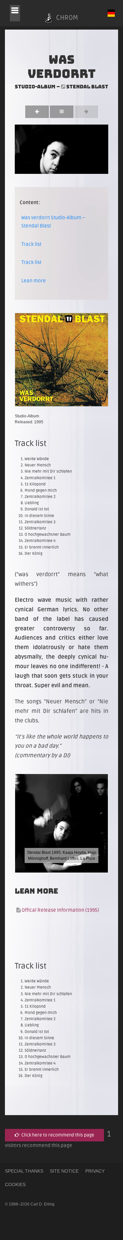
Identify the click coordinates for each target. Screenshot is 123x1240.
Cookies (15, 1184)
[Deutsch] (111, 13)
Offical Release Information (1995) (60, 910)
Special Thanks (24, 1171)
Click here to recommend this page (56, 1135)
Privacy (95, 1171)
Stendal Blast (87, 86)
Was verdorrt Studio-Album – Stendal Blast (53, 222)
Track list (31, 244)
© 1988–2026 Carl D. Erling (29, 1204)
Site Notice (64, 1171)
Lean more (33, 281)
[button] (15, 13)
